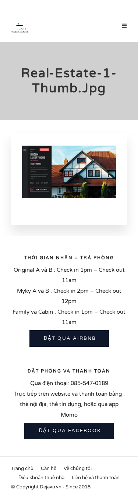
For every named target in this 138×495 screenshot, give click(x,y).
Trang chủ (22, 468)
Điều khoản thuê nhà (41, 478)
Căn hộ (48, 468)
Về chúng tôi (78, 468)
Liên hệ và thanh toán (96, 478)
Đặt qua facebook (69, 431)
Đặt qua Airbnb (69, 338)
